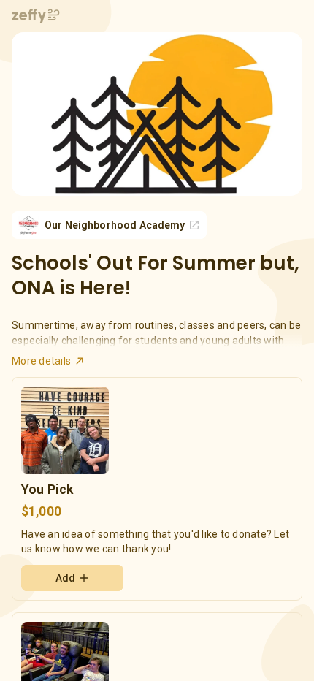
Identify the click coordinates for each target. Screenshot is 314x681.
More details (41, 361)
